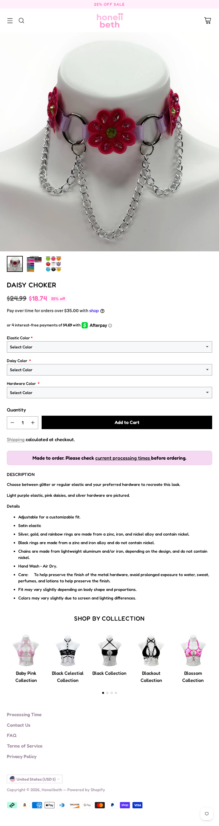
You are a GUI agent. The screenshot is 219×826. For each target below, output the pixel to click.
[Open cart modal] (207, 20)
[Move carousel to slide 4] (116, 693)
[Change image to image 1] (15, 264)
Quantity (16, 410)
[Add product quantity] (33, 423)
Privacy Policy (21, 756)
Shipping (16, 439)
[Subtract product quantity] (12, 423)
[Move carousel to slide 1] (103, 693)
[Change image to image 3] (53, 264)
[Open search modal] (21, 20)
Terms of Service (24, 746)
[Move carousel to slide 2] (107, 693)
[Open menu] (10, 20)
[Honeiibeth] (110, 20)
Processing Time (24, 714)
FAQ (12, 735)
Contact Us (19, 725)
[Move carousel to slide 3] (112, 693)
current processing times (123, 458)
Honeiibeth (52, 789)
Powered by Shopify (86, 789)
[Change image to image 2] (34, 264)
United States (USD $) (36, 779)
